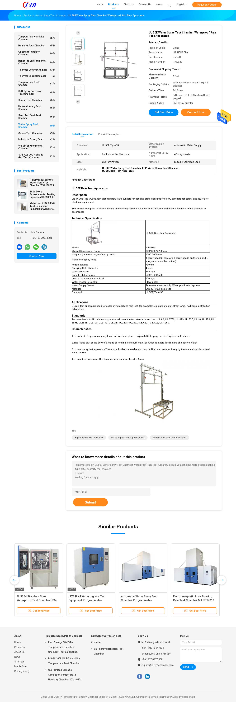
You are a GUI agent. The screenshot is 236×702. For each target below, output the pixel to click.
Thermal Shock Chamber (36, 76)
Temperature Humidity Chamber (36, 38)
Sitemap (19, 661)
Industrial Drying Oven (36, 139)
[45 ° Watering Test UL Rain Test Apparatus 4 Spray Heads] (195, 568)
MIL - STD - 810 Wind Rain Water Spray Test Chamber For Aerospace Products (37, 600)
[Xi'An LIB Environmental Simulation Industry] (29, 5)
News (17, 656)
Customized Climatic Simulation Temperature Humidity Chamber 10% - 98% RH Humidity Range (64, 675)
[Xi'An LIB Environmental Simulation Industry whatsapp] (27, 247)
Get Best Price (164, 112)
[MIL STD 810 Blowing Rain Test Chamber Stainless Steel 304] (91, 568)
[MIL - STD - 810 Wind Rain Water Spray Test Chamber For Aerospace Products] (39, 568)
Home (17, 642)
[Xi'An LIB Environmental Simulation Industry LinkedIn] (147, 677)
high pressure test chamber (89, 437)
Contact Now (36, 256)
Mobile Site (20, 666)
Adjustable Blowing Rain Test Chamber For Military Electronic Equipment (141, 600)
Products (19, 647)
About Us (19, 652)
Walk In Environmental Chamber (36, 147)
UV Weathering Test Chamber (36, 107)
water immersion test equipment (169, 437)
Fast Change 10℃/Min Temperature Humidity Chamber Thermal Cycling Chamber (62, 647)
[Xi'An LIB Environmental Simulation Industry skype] (44, 247)
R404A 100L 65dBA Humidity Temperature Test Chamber (64, 661)
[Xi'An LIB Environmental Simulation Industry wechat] (36, 247)
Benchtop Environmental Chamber (36, 62)
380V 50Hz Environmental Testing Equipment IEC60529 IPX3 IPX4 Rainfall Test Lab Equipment (43, 194)
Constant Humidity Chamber (36, 53)
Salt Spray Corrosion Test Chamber (36, 92)
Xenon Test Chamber (36, 100)
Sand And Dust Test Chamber (36, 116)
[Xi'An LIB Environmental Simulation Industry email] (19, 247)
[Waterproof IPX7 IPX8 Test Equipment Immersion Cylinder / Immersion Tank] (22, 206)
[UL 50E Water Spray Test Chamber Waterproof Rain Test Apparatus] (115, 59)
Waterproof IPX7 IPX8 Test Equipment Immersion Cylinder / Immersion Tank (42, 206)
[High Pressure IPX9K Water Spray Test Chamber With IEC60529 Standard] (22, 183)
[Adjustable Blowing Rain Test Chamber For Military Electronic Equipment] (143, 568)
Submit (90, 502)
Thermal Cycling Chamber (36, 69)
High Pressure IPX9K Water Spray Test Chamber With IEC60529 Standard (43, 182)
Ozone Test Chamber (36, 133)
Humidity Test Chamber (36, 45)
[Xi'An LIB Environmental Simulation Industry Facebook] (139, 677)
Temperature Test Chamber (36, 83)
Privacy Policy (22, 671)
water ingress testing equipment (128, 437)
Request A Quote (206, 4)
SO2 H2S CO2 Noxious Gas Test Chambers (36, 156)
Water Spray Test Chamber (36, 125)
